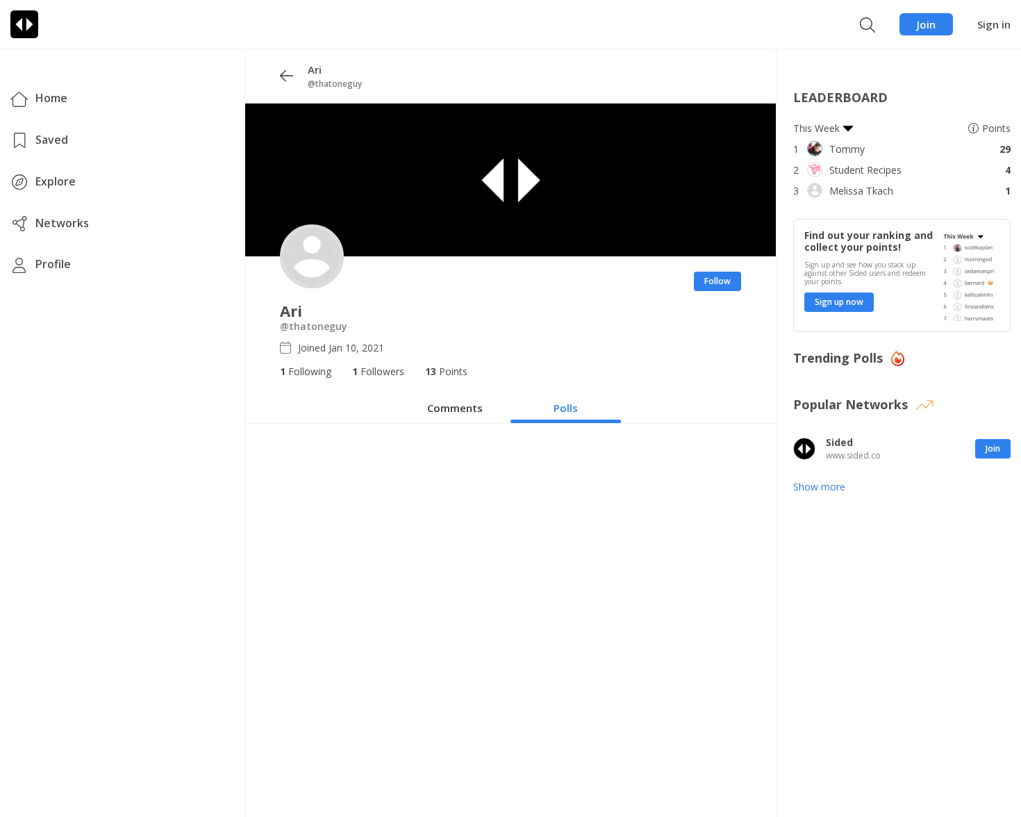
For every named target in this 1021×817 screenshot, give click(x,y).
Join (926, 24)
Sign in (994, 24)
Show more (819, 486)
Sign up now (839, 302)
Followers (378, 371)
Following (305, 371)
